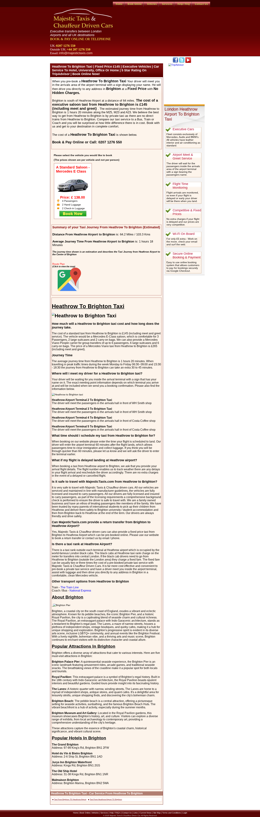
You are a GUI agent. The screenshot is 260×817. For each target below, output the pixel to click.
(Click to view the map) (63, 266)
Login (185, 813)
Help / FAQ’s (115, 813)
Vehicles (152, 4)
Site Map (157, 813)
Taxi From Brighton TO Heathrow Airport (70, 799)
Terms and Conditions (171, 813)
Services (167, 4)
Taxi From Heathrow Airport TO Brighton (106, 799)
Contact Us (201, 4)
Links (135, 813)
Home (119, 4)
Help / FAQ (184, 4)
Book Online (135, 4)
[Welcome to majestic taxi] (83, 19)
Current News (146, 813)
